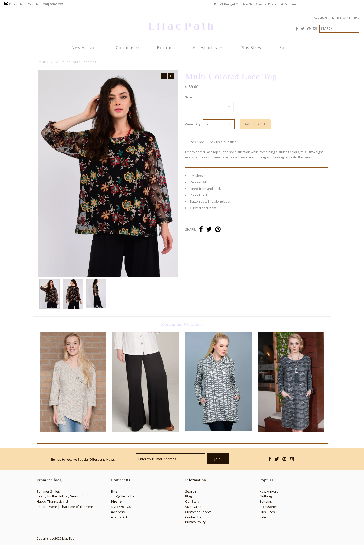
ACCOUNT (322, 18)
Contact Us (193, 517)
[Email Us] (6, 4)
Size (188, 97)
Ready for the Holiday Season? (60, 496)
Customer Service (198, 512)
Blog (188, 496)
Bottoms (166, 47)
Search (190, 491)
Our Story (192, 501)
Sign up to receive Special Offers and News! (83, 459)
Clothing (125, 47)
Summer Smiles (48, 491)
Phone (116, 501)
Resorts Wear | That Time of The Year (65, 506)
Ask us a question (223, 142)
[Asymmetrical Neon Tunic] (73, 430)
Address (118, 512)
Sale (283, 47)
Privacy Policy (195, 522)
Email (115, 491)
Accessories (205, 47)
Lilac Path (68, 538)
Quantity (193, 124)
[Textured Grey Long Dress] (291, 430)
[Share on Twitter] (209, 230)
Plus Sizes (250, 47)
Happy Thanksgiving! (52, 501)
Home (41, 62)
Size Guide (196, 142)
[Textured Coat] (218, 430)
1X (50, 62)
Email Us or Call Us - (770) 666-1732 (36, 4)
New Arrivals (84, 47)
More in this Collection (182, 324)
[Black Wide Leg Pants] (145, 430)
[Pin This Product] (218, 230)
